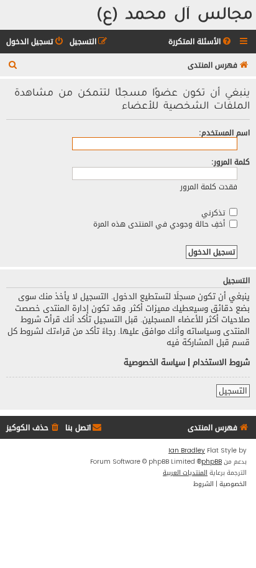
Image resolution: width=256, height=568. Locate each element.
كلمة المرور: (230, 162)
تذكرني (214, 212)
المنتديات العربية (185, 473)
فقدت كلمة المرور (208, 186)
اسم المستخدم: (224, 132)
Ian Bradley (186, 450)
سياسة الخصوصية (154, 362)
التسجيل (233, 391)
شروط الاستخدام (221, 362)
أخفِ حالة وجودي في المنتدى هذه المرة (160, 224)
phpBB (211, 461)
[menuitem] (200, 42)
